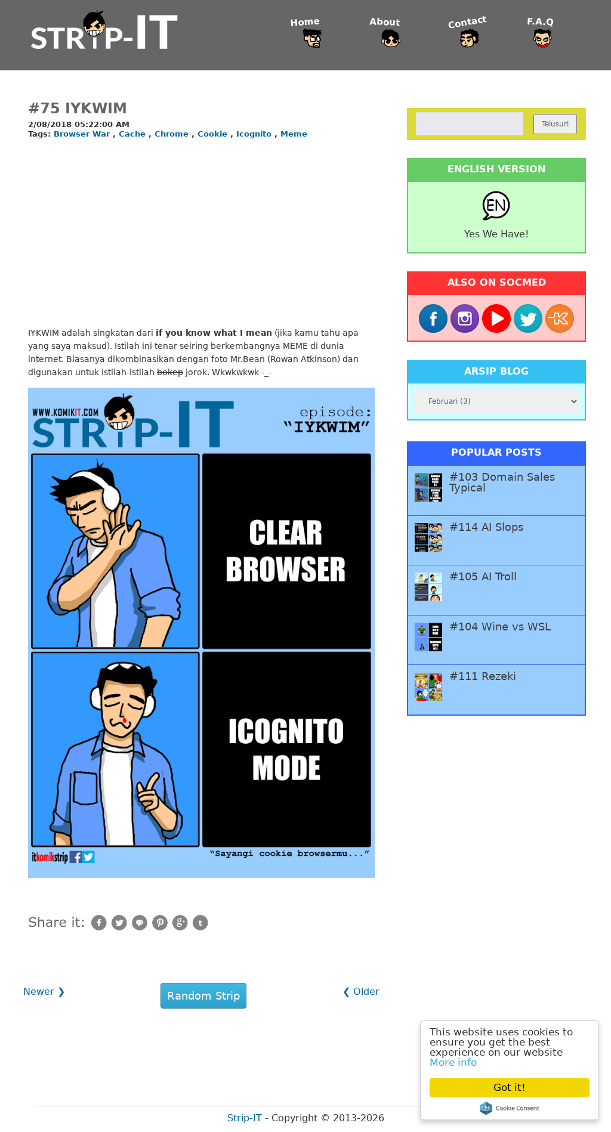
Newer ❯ (44, 991)
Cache (134, 133)
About (384, 22)
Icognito (255, 133)
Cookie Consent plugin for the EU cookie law (509, 1108)
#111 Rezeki (482, 676)
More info (453, 1062)
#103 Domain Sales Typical (502, 482)
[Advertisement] (201, 233)
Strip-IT (244, 1118)
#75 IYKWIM (77, 108)
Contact (467, 22)
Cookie (214, 133)
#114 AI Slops (486, 527)
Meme (293, 133)
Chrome (173, 133)
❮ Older (360, 991)
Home (305, 22)
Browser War (83, 133)
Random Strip (203, 995)
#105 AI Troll (483, 576)
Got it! (509, 1087)
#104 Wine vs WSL (500, 626)
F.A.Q (540, 22)
